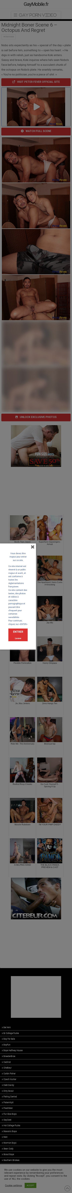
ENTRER (18, 631)
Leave (18, 638)
